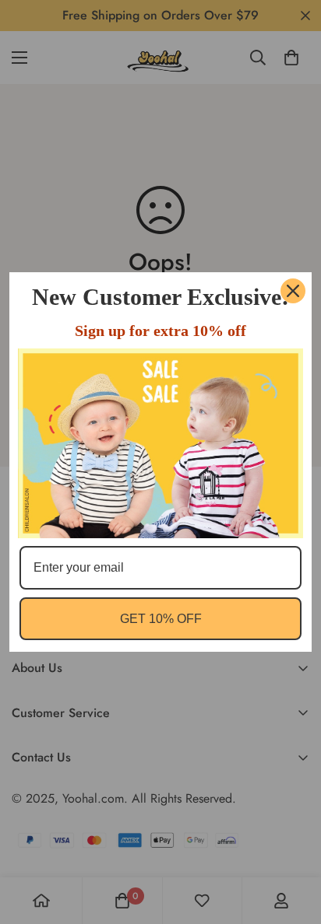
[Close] (293, 291)
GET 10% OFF (161, 618)
